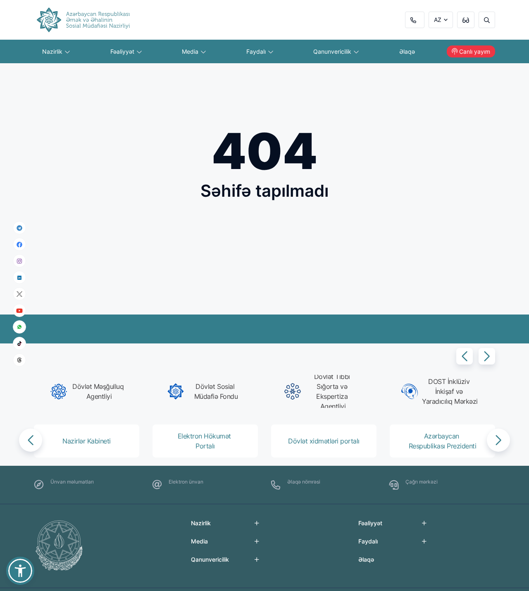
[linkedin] (19, 277)
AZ (437, 19)
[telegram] (19, 227)
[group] (89, 391)
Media (191, 51)
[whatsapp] (19, 327)
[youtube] (19, 310)
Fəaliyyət (123, 51)
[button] (464, 356)
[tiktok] (19, 343)
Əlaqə (407, 51)
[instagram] (19, 261)
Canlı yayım (474, 51)
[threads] (19, 360)
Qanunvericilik (333, 51)
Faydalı (256, 51)
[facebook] (19, 244)
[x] (19, 294)
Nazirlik (53, 51)
